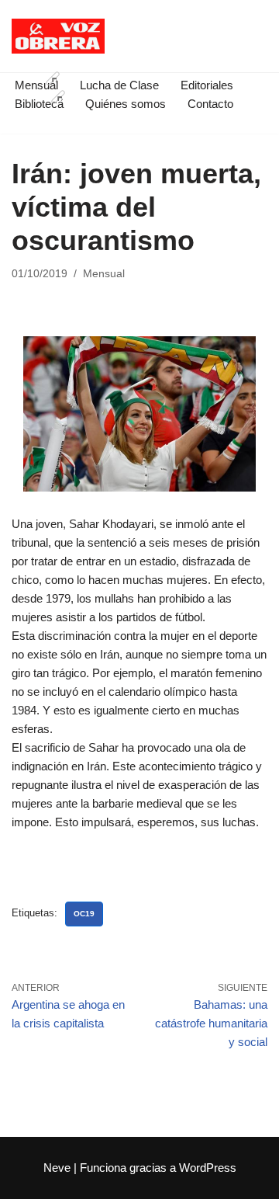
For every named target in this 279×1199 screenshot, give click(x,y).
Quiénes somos (125, 103)
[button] (52, 78)
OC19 (84, 913)
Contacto (210, 103)
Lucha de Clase (119, 85)
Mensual (104, 274)
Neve (57, 1167)
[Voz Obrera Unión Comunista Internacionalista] (58, 36)
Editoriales (207, 85)
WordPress (207, 1167)
